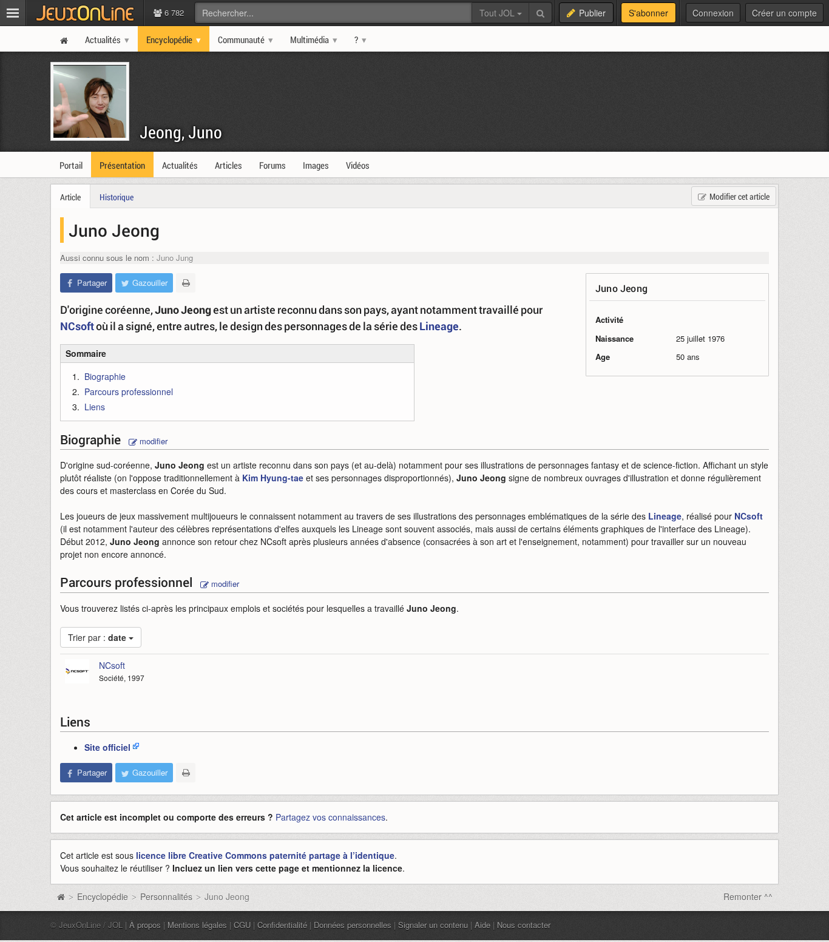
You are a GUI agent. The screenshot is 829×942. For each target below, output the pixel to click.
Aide (482, 924)
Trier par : (97, 637)
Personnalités (166, 896)
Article (70, 197)
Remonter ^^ (748, 896)
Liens (94, 407)
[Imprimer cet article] (185, 283)
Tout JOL (498, 13)
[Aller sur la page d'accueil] (60, 896)
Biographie (105, 376)
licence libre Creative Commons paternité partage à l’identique (265, 855)
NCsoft (77, 326)
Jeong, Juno (181, 132)
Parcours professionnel (128, 391)
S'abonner (648, 13)
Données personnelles (352, 924)
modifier (152, 441)
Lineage (439, 326)
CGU (242, 924)
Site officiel (107, 747)
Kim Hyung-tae (272, 478)
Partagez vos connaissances (330, 817)
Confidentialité (282, 924)
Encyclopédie (102, 896)
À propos (145, 924)
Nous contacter (523, 924)
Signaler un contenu (433, 924)
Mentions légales (197, 924)
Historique (117, 197)
